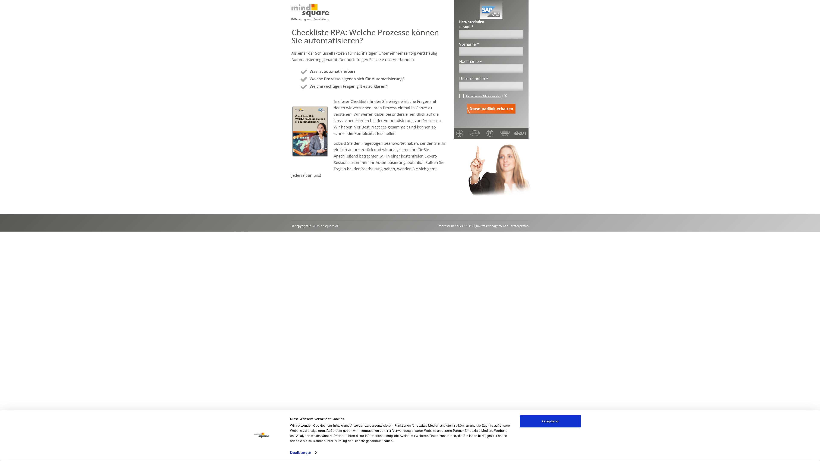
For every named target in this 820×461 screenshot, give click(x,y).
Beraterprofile (519, 226)
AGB (460, 226)
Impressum (446, 226)
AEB (468, 226)
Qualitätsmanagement (490, 226)
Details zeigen (300, 452)
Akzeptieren (550, 421)
